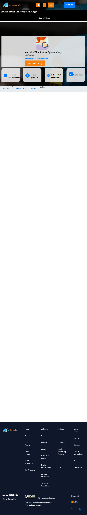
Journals (60, 461)
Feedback (45, 436)
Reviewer (61, 442)
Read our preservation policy (64, 415)
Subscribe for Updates (78, 453)
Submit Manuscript (35, 63)
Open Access (27, 443)
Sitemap (77, 461)
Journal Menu (43, 18)
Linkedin (76, 508)
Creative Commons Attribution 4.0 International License (38, 503)
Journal (6, 88)
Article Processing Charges (61, 451)
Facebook (75, 496)
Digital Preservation (46, 466)
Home (27, 429)
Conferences (30, 470)
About (27, 436)
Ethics (43, 449)
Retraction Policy (45, 457)
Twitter (75, 502)
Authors (60, 429)
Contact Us (78, 467)
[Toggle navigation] (51, 5)
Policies (44, 442)
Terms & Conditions (45, 484)
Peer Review (28, 453)
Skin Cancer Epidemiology (25, 88)
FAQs (59, 467)
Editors (60, 436)
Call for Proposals (29, 462)
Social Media (76, 430)
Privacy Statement (45, 475)
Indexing (44, 429)
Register (69, 5)
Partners (77, 438)
